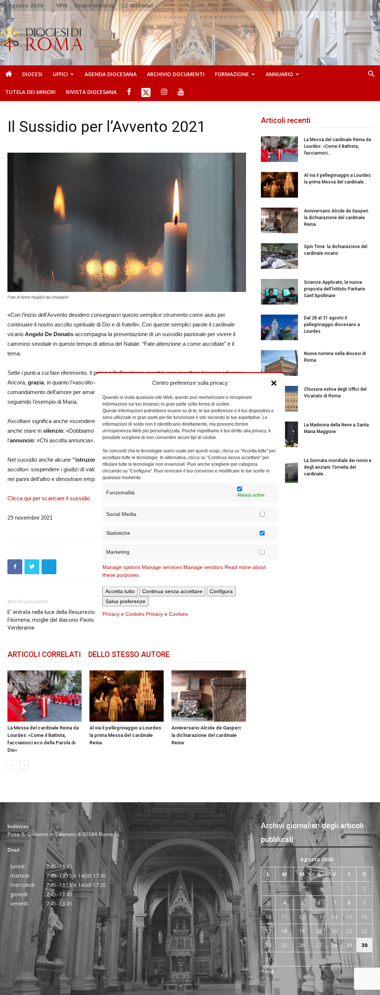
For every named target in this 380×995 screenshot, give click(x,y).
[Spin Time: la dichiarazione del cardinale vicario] (279, 256)
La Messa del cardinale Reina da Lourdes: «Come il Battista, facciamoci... (337, 146)
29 (349, 945)
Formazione (232, 74)
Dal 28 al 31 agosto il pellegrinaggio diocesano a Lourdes (332, 324)
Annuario (279, 74)
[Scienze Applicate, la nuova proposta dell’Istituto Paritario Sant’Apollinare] (279, 292)
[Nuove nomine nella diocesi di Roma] (279, 363)
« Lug (267, 970)
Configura (221, 591)
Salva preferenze (125, 601)
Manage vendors (203, 567)
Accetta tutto (120, 591)
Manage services (162, 567)
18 (284, 930)
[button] (274, 382)
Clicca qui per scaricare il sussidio (48, 498)
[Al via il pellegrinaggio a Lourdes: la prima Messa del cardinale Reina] (126, 696)
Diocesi (32, 74)
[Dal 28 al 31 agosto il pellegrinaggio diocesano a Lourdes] (279, 327)
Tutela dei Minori (30, 91)
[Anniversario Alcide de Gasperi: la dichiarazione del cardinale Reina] (208, 696)
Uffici (60, 74)
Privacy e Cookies (123, 614)
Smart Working (94, 5)
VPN (61, 5)
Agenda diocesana (111, 74)
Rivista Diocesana (91, 91)
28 (334, 945)
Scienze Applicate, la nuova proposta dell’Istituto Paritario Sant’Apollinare (334, 289)
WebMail (140, 5)
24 (268, 945)
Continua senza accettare (172, 591)
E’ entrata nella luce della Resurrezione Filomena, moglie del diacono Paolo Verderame (54, 620)
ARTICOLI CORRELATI (44, 654)
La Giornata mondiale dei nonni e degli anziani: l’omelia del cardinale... (337, 467)
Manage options (121, 567)
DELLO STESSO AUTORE (129, 654)
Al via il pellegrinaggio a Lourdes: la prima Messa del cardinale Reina (125, 735)
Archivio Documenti (175, 74)
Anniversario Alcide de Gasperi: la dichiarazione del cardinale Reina (206, 735)
